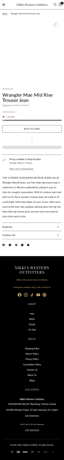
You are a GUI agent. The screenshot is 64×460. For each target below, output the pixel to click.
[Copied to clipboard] (29, 245)
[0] (60, 4)
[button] (32, 139)
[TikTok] (32, 295)
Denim (32, 324)
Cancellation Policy (32, 364)
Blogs (32, 380)
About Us (32, 375)
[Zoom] (55, 24)
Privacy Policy (32, 359)
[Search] (55, 4)
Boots (32, 319)
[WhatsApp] (23, 245)
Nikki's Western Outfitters (32, 4)
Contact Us (8, 234)
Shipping (6, 105)
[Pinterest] (17, 245)
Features (7, 226)
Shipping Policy (32, 348)
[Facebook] (4, 245)
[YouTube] (38, 295)
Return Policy (32, 353)
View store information (21, 169)
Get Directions (32, 415)
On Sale (32, 329)
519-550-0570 (32, 430)
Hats (32, 313)
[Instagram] (26, 295)
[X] (10, 245)
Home (4, 13)
